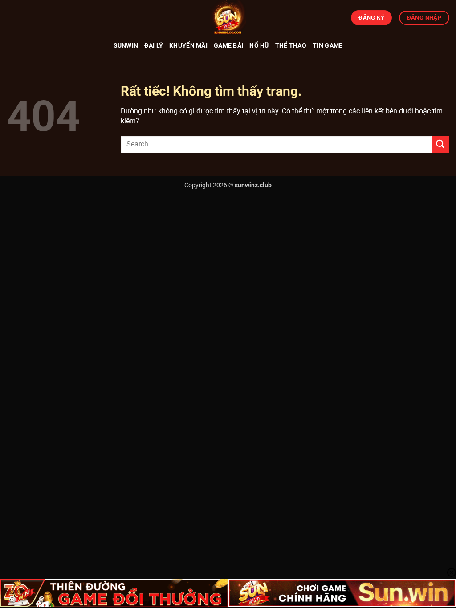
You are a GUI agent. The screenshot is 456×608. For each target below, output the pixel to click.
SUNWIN (126, 45)
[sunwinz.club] (228, 18)
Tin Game (327, 45)
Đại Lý (153, 45)
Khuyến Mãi (188, 45)
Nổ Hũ (259, 45)
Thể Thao (290, 45)
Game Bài (228, 45)
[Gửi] (440, 144)
